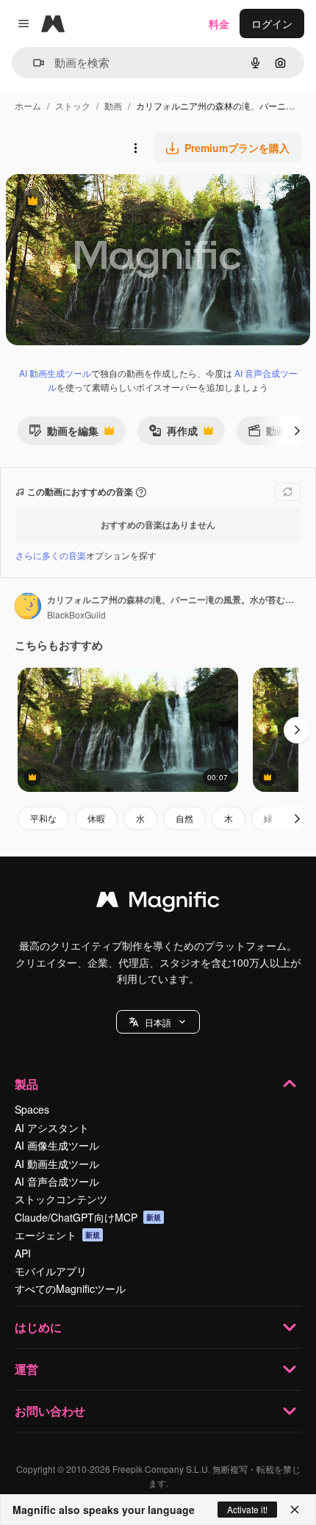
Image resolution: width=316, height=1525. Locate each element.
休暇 (96, 818)
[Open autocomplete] (32, 62)
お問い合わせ (50, 1410)
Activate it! (247, 1509)
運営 (26, 1368)
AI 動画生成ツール (55, 373)
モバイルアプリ (51, 1270)
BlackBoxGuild (76, 614)
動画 (113, 105)
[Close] (295, 1509)
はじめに (38, 1327)
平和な (43, 818)
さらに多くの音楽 (50, 555)
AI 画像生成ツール (57, 1145)
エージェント (57, 1234)
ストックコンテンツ (61, 1198)
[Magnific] (158, 903)
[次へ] (297, 430)
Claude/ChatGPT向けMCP (88, 1217)
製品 (26, 1083)
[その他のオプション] (135, 147)
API (23, 1253)
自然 (184, 818)
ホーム (28, 105)
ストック (72, 105)
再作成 (173, 433)
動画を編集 (63, 433)
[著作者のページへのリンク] (28, 607)
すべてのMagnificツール (70, 1288)
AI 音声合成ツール (57, 1181)
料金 (219, 23)
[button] (158, 1022)
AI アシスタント (52, 1127)
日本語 (158, 1022)
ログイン (271, 23)
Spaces (32, 1109)
